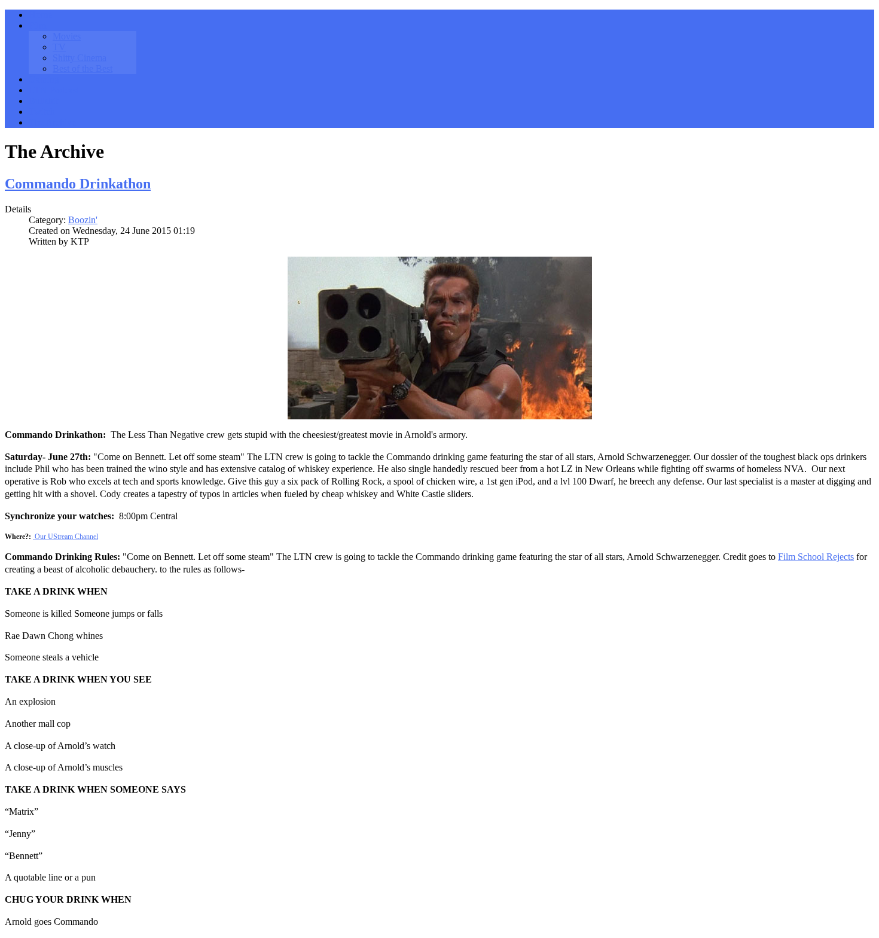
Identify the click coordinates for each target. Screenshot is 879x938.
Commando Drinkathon (78, 183)
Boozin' (82, 220)
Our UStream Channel (66, 536)
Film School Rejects (816, 557)
